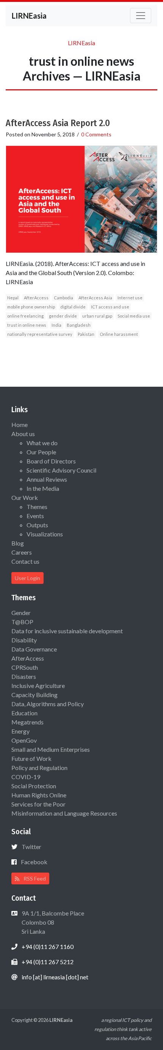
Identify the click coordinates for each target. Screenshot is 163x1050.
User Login (27, 578)
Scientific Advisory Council (61, 470)
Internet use (130, 297)
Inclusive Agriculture (38, 685)
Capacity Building (34, 694)
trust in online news (26, 325)
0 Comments (96, 134)
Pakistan (86, 334)
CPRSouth (24, 667)
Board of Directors (51, 461)
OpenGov (24, 740)
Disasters (23, 676)
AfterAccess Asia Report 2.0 (58, 123)
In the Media (43, 488)
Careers (21, 552)
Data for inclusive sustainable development (67, 630)
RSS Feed (34, 878)
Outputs (37, 524)
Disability (24, 640)
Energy (20, 731)
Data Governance (34, 649)
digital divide (73, 306)
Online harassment (119, 334)
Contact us (25, 561)
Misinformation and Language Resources (64, 813)
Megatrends (27, 722)
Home (19, 424)
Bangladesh (79, 325)
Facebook (34, 861)
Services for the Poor (38, 804)
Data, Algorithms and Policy (47, 703)
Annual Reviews (47, 479)
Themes (37, 506)
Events (35, 515)
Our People (41, 451)
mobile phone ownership (31, 306)
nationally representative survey (39, 334)
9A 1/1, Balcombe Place (52, 922)
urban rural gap (97, 315)
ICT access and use (110, 306)
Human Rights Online (38, 795)
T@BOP (22, 621)
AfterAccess (36, 297)
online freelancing (25, 315)
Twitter (31, 846)
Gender (21, 612)
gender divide (63, 315)
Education (24, 712)
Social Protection (33, 785)
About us (23, 433)
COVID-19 (25, 776)
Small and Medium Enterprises (50, 749)
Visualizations (45, 534)
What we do (42, 442)
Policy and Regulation (39, 767)
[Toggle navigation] (140, 15)
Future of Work (31, 758)
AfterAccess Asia (95, 297)
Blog (17, 543)
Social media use (134, 315)
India (56, 325)
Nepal (13, 297)
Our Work (24, 497)
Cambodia (63, 297)
